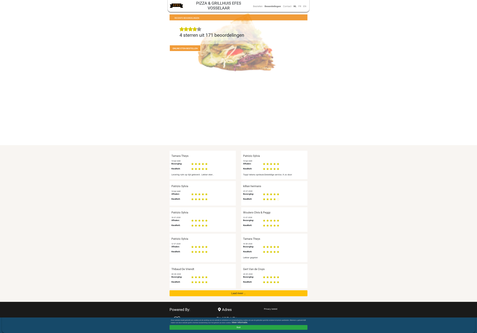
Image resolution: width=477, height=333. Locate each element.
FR (299, 6)
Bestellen (258, 6)
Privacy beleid (270, 309)
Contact (287, 6)
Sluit (238, 327)
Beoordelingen (273, 6)
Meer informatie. (240, 322)
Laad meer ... (238, 293)
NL (295, 6)
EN (304, 6)
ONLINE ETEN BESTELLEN (185, 48)
